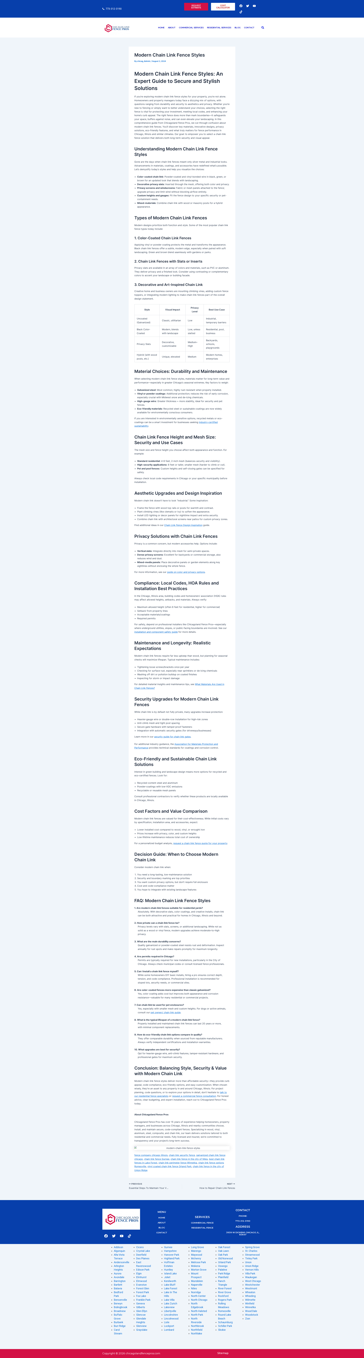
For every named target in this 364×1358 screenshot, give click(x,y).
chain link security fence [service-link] (182, 1155)
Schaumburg (225, 1322)
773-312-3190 (242, 1221)
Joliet (167, 1277)
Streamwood (252, 1254)
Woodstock (251, 1314)
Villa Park (250, 1273)
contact (161, 1232)
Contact (249, 27)
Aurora (117, 1273)
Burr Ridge (120, 1325)
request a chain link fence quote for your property (200, 843)
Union (248, 1262)
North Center (198, 1295)
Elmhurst (141, 1277)
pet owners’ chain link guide (166, 1012)
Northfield (196, 1329)
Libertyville (170, 1311)
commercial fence (202, 1222)
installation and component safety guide (156, 631)
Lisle (166, 1322)
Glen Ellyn (141, 1311)
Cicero (140, 1247)
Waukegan (251, 1277)
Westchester (252, 1284)
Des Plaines (142, 1258)
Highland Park (172, 1258)
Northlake (196, 1333)
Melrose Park (198, 1262)
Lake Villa (169, 1299)
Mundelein (197, 1281)
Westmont (251, 1288)
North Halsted (199, 1311)
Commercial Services (191, 27)
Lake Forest (170, 1288)
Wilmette (250, 1299)
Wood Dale (251, 1311)
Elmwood (141, 1281)
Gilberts (140, 1307)
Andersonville (121, 1262)
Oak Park (223, 1254)
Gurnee (168, 1247)
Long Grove (197, 1247)
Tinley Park (251, 1258)
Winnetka (250, 1307)
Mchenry (196, 1258)
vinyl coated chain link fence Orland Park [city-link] (169, 1166)
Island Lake (170, 1273)
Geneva (140, 1303)
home (161, 1217)
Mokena (195, 1265)
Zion (247, 1318)
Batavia (118, 1288)
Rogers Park (225, 1299)
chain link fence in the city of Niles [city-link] (189, 1159)
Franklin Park (143, 1299)
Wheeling (250, 1295)
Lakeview (169, 1307)
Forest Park (142, 1292)
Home (161, 27)
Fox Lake (141, 1295)
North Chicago (199, 1299)
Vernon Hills (252, 1269)
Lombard (169, 1329)
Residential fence (202, 1227)
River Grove (224, 1292)
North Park (197, 1314)
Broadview (120, 1311)
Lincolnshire (171, 1314)
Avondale (119, 1277)
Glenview (141, 1325)
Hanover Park (171, 1254)
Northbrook (197, 1325)
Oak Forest (224, 1247)
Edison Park (142, 1269)
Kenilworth (170, 1281)
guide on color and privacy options (186, 572)
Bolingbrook (120, 1307)
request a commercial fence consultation (194, 1096)
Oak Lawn (223, 1250)
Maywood (196, 1254)
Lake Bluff (169, 1284)
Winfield (249, 1303)
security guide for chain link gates (172, 736)
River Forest (225, 1288)
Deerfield (141, 1254)
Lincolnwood (171, 1318)
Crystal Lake (143, 1250)
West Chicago (253, 1281)
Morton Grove (198, 1269)
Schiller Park (225, 1325)
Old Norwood (225, 1258)
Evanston (141, 1284)
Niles (194, 1288)
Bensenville (120, 1299)
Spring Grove (252, 1247)
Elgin (139, 1273)
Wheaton (250, 1292)
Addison (118, 1247)
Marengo (196, 1250)
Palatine (222, 1269)
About (171, 27)
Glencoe (141, 1314)
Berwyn (118, 1303)
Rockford (223, 1295)
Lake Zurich (170, 1303)
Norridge (196, 1292)
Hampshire (170, 1250)
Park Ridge (224, 1273)
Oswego (223, 1265)
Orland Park (224, 1262)
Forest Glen (142, 1288)
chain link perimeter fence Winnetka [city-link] (178, 1162)
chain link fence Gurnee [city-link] (156, 1159)
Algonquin (119, 1250)
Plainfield (223, 1277)
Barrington (120, 1281)
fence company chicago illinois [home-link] (151, 1155)
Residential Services (219, 27)
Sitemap (222, 1353)
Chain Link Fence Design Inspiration (183, 525)
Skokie (222, 1329)
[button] (262, 27)
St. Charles (251, 1250)
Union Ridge (251, 1265)
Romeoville (224, 1311)
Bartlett (118, 1284)
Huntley (168, 1269)
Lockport (169, 1325)
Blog (238, 27)
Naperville (196, 1284)
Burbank (118, 1322)
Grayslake (141, 1329)
